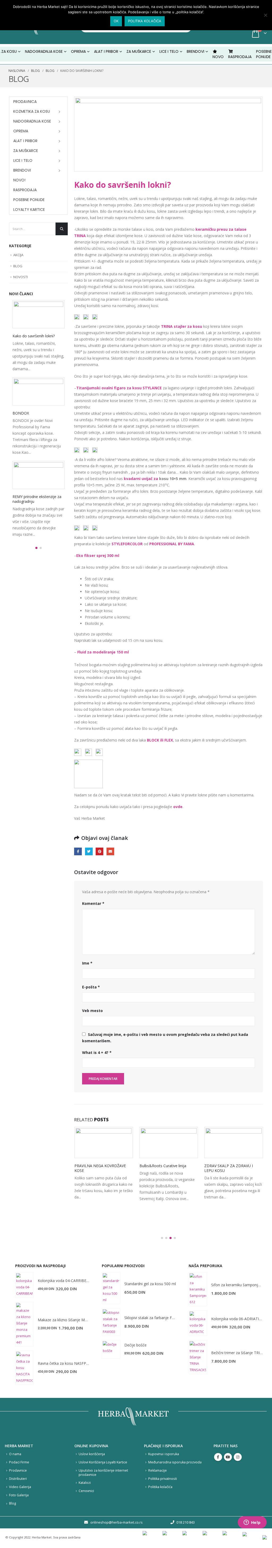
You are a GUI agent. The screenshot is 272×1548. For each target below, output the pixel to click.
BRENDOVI (195, 51)
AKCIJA (18, 254)
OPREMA (20, 131)
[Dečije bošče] (111, 1349)
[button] (162, 1238)
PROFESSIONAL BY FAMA (171, 543)
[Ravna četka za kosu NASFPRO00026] (24, 1368)
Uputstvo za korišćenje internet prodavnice (103, 1472)
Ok (116, 21)
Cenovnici (86, 1491)
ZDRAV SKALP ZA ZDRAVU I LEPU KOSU (228, 1168)
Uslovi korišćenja (92, 1454)
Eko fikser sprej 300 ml (97, 555)
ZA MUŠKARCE (25, 150)
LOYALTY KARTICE (29, 209)
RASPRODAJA (240, 56)
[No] (265, 15)
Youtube (228, 1457)
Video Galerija (20, 1487)
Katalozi (85, 1482)
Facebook (78, 851)
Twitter (89, 851)
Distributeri (18, 1478)
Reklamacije (157, 1470)
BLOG (17, 266)
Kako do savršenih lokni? (33, 335)
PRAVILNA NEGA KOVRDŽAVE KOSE (100, 1168)
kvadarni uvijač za (141, 478)
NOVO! (19, 180)
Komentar (93, 903)
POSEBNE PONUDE (264, 54)
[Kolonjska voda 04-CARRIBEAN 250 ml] (24, 1285)
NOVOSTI (20, 276)
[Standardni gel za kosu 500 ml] (111, 1288)
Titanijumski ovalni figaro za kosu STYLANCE (119, 387)
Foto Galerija (19, 1495)
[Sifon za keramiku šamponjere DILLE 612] (198, 1289)
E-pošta (91, 986)
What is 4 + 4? (97, 1052)
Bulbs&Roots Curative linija (162, 1165)
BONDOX (20, 413)
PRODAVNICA (25, 101)
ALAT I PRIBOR (25, 140)
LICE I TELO (22, 160)
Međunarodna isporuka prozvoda (175, 1462)
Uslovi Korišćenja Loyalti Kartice (103, 1462)
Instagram (238, 1457)
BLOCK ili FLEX (160, 740)
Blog (12, 1503)
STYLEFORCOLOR (127, 543)
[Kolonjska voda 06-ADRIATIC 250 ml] (198, 1323)
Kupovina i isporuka (163, 1454)
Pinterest (99, 851)
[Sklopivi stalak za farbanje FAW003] (111, 1322)
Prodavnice (18, 1470)
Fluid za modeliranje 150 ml (103, 652)
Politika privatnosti (162, 1478)
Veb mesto (92, 1010)
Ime (87, 963)
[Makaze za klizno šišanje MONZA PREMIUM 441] (24, 1324)
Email (110, 851)
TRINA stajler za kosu (181, 326)
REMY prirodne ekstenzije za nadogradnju (36, 499)
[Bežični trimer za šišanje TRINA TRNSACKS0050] (198, 1357)
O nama (15, 1454)
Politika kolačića (160, 1487)
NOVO (218, 56)
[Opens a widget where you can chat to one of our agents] (252, 1522)
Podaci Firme (19, 1462)
